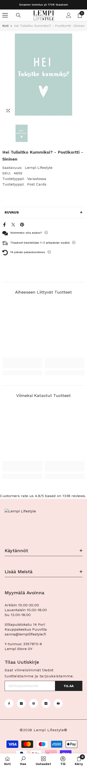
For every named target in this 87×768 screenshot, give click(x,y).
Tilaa (69, 686)
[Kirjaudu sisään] (68, 15)
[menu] (5, 15)
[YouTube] (58, 703)
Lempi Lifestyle (38, 167)
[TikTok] (46, 703)
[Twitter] (13, 224)
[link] (22, 365)
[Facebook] (4, 224)
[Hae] (18, 15)
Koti (5, 26)
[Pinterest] (22, 224)
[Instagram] (21, 703)
